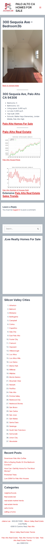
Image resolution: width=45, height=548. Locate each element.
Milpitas (12, 373)
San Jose (13, 415)
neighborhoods (10, 493)
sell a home (8, 508)
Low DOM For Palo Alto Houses (16, 478)
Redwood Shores (16, 404)
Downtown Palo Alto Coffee (15, 458)
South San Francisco (17, 430)
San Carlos (13, 411)
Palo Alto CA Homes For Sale (25, 7)
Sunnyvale (13, 434)
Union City (13, 438)
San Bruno (13, 407)
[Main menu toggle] (40, 7)
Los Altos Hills (14, 358)
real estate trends (11, 504)
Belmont (12, 309)
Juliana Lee (6, 521)
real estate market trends (14, 501)
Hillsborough (14, 351)
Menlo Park (13, 366)
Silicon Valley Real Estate (34, 521)
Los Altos (13, 354)
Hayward (12, 347)
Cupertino (13, 328)
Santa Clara (13, 422)
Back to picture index (11, 86)
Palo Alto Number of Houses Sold (16, 190)
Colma (11, 324)
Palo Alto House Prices (11, 160)
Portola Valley (14, 396)
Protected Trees (10, 475)
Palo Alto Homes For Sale (18, 123)
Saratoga (12, 426)
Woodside (13, 441)
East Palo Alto (14, 336)
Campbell (13, 321)
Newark (12, 385)
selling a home (10, 512)
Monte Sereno (14, 377)
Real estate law (10, 497)
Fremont (12, 343)
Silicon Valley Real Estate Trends (22, 532)
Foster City (13, 339)
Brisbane (12, 313)
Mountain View (15, 381)
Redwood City (14, 400)
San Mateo (13, 419)
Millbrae (12, 370)
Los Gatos (13, 362)
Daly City (12, 332)
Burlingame (13, 317)
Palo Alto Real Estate (17, 132)
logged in (16, 210)
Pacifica (12, 389)
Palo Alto (12, 392)
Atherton (12, 305)
